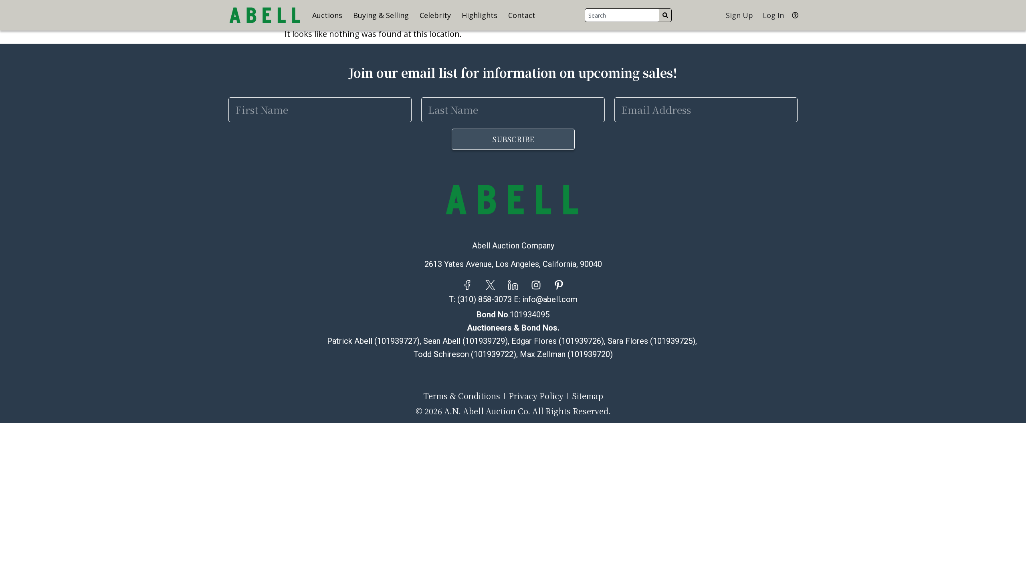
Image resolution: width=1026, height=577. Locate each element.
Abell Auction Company (513, 245)
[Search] (665, 15)
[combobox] (622, 15)
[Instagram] (536, 285)
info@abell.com (550, 299)
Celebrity (435, 15)
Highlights (479, 15)
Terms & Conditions (461, 396)
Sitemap (587, 396)
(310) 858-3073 (484, 299)
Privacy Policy (536, 396)
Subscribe (513, 139)
